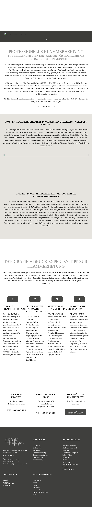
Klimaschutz (7, 485)
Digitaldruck (37, 448)
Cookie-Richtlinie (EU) (40, 492)
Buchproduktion (38, 457)
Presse (35, 483)
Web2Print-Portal (8, 483)
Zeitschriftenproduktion (40, 455)
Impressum (36, 487)
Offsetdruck (36, 445)
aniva (5, 481)
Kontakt (35, 485)
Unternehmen (37, 480)
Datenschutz (37, 490)
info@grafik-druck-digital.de (18, 464)
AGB (34, 494)
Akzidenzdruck (37, 450)
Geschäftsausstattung (39, 453)
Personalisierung (38, 460)
